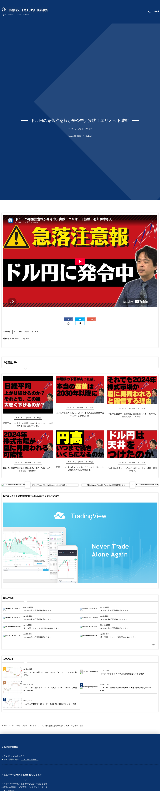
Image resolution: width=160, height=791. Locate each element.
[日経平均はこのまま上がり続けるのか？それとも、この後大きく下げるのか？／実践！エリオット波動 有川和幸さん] (28, 395)
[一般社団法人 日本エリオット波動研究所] (25, 10)
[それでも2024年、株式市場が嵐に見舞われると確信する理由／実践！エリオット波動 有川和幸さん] (132, 390)
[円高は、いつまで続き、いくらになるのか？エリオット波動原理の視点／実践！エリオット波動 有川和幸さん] (80, 444)
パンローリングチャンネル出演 (80, 129)
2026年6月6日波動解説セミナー (113, 619)
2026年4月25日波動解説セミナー (37, 637)
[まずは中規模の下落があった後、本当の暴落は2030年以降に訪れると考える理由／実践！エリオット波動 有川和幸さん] (80, 389)
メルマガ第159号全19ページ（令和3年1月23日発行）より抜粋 (49, 704)
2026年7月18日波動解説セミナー (114, 610)
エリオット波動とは (29, 759)
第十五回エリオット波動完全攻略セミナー (118, 637)
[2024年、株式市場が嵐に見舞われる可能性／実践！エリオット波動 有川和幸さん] (28, 444)
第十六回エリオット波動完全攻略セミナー (41, 628)
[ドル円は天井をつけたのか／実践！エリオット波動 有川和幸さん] (132, 444)
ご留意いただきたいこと (14, 756)
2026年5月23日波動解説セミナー (114, 628)
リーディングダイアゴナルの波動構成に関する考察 (122, 674)
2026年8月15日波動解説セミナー (37, 610)
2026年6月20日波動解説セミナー (37, 619)
